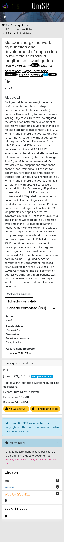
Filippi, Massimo (35, 71)
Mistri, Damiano (18, 65)
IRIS (4, 25)
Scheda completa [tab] (22, 301)
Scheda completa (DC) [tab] (26, 308)
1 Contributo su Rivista (20, 29)
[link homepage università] (40, 6)
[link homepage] (12, 6)
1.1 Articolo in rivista (18, 33)
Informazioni (16, 443)
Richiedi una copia (46, 408)
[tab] (53, 308)
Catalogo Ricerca (20, 25)
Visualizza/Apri (17, 408)
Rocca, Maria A (31, 75)
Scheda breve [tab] (19, 294)
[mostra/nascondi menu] (60, 6)
